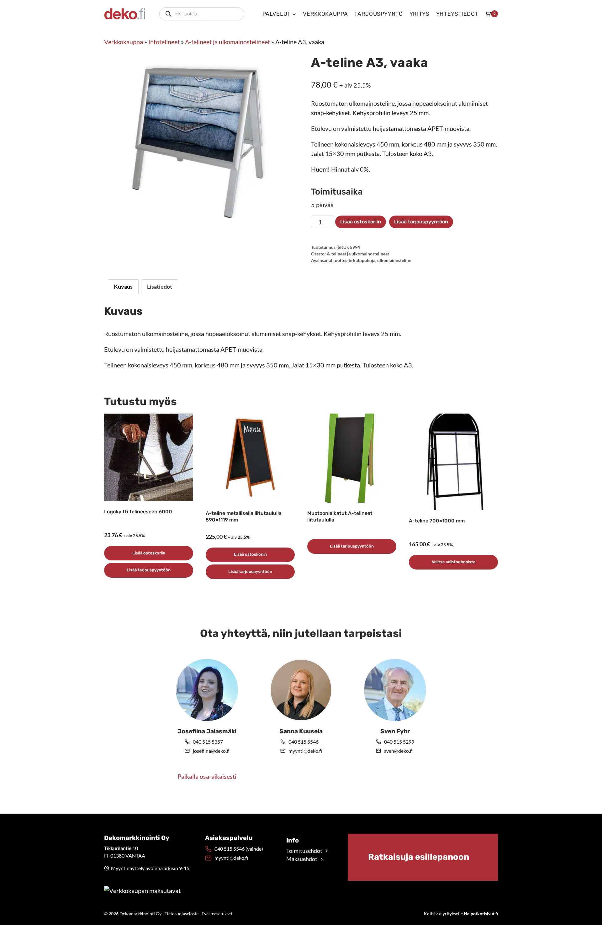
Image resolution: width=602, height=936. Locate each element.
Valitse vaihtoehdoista (453, 561)
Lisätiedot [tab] (159, 286)
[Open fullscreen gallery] (284, 230)
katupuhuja (364, 260)
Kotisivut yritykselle (461, 913)
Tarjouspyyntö (378, 14)
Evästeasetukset (217, 913)
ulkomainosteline (394, 260)
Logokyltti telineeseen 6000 (138, 512)
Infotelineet (164, 41)
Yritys (419, 14)
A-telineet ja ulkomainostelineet (227, 41)
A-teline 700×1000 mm (437, 521)
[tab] (197, 230)
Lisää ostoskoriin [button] (148, 553)
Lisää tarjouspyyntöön (421, 222)
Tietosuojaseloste (181, 913)
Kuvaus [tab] (123, 286)
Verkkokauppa (325, 14)
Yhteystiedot (457, 14)
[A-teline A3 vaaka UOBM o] (197, 143)
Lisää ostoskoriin (360, 222)
